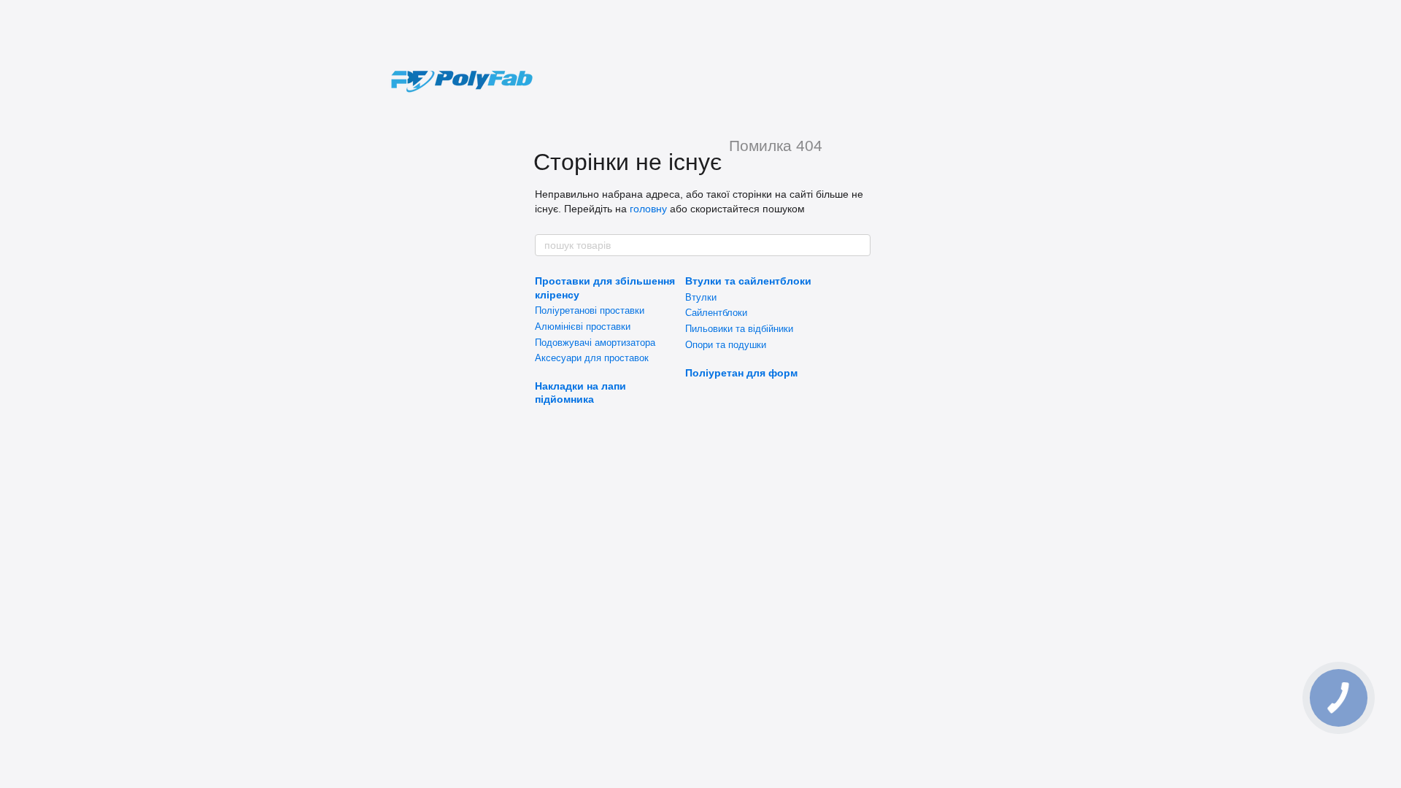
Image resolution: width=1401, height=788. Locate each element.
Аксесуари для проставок (592, 357)
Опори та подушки (725, 344)
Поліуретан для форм (741, 373)
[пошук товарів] (859, 245)
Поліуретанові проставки (589, 310)
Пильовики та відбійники (739, 328)
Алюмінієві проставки (582, 326)
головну (648, 209)
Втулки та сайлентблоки (748, 281)
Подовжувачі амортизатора (595, 342)
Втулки (701, 297)
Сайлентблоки (716, 312)
